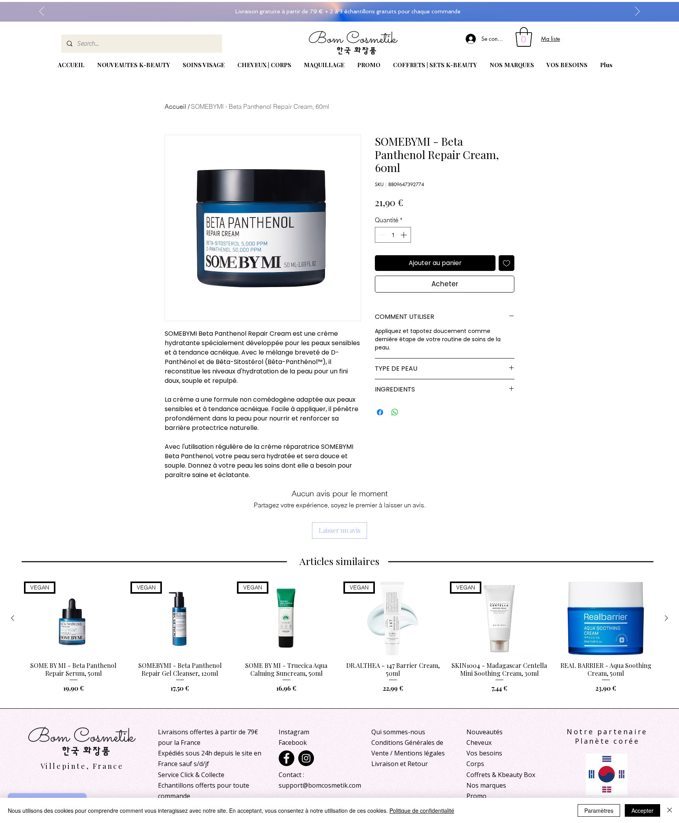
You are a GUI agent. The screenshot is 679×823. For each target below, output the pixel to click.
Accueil (175, 106)
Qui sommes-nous (398, 732)
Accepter (642, 810)
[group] (339, 641)
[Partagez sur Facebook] (380, 412)
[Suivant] (637, 12)
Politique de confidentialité (421, 810)
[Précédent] (41, 12)
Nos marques (486, 785)
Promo (476, 796)
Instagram (294, 732)
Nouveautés (484, 732)
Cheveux (479, 742)
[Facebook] (286, 758)
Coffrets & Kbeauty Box (500, 774)
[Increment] (404, 234)
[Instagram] (306, 758)
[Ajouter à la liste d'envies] (506, 263)
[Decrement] (381, 234)
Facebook (293, 742)
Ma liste (550, 38)
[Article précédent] (12, 618)
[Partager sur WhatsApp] (395, 412)
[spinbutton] (393, 234)
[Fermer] (669, 810)
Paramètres (598, 810)
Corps (475, 763)
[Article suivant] (666, 618)
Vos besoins (484, 753)
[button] (524, 37)
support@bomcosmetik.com (320, 785)
